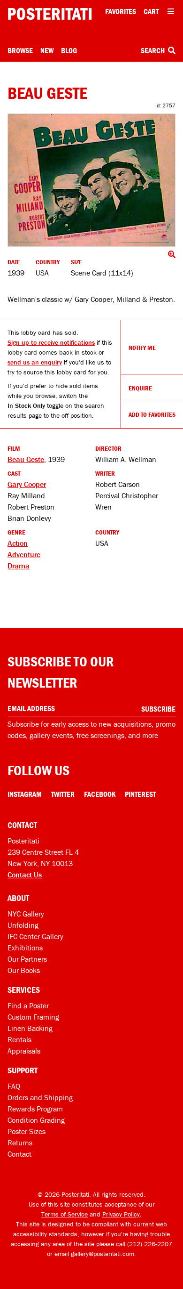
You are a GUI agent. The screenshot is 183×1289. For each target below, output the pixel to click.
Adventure (24, 554)
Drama (19, 565)
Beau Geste (26, 459)
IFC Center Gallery (35, 936)
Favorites (120, 11)
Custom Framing (33, 1016)
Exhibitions (25, 947)
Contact (19, 1154)
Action (18, 543)
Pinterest (140, 794)
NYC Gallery (26, 913)
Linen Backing (30, 1028)
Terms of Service (64, 1214)
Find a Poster (28, 1005)
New (46, 50)
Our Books (24, 970)
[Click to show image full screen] (91, 180)
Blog (69, 50)
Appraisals (24, 1050)
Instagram (25, 794)
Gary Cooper (27, 484)
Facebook (99, 794)
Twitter (63, 794)
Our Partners (27, 959)
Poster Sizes (27, 1131)
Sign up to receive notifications (51, 342)
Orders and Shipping (40, 1097)
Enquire (140, 388)
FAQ (14, 1086)
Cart (151, 11)
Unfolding (23, 925)
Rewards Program (35, 1108)
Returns (20, 1142)
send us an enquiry (35, 362)
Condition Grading (36, 1120)
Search (153, 50)
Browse (20, 50)
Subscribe (158, 708)
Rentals (19, 1039)
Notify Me (142, 347)
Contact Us (25, 874)
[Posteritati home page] (50, 14)
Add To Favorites (152, 414)
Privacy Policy (121, 1214)
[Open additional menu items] (170, 11)
